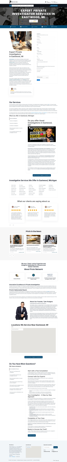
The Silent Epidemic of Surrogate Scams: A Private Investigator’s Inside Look (16, 246)
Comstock (11, 79)
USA (10, 456)
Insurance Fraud (13, 194)
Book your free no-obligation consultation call (41, 175)
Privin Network (11, 59)
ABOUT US (23, 5)
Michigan (13, 456)
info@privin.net (55, 451)
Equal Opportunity (22, 194)
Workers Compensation (42, 188)
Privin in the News (24, 26)
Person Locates (31, 194)
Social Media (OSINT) (22, 188)
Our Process (55, 26)
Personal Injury (51, 186)
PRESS (20, 5)
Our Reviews (35, 26)
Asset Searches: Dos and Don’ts (33, 245)
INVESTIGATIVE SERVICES (15, 5)
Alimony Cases (13, 186)
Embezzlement (13, 191)
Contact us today (32, 435)
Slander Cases (41, 186)
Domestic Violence (31, 188)
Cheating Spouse (41, 191)
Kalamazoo (25, 79)
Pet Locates (21, 185)
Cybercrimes (41, 194)
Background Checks (22, 191)
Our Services (14, 26)
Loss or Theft (31, 186)
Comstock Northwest (16, 79)
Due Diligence (51, 185)
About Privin (45, 26)
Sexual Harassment (22, 186)
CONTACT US (27, 5)
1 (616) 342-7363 (47, 451)
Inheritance (30, 185)
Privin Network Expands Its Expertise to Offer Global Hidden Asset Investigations (49, 246)
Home (10, 5)
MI (48, 104)
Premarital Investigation (42, 185)
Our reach (48, 291)
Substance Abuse (51, 188)
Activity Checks (13, 185)
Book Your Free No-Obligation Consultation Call (33, 357)
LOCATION (31, 5)
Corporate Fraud (13, 188)
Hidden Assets (31, 191)
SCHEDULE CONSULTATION (54, 5)
